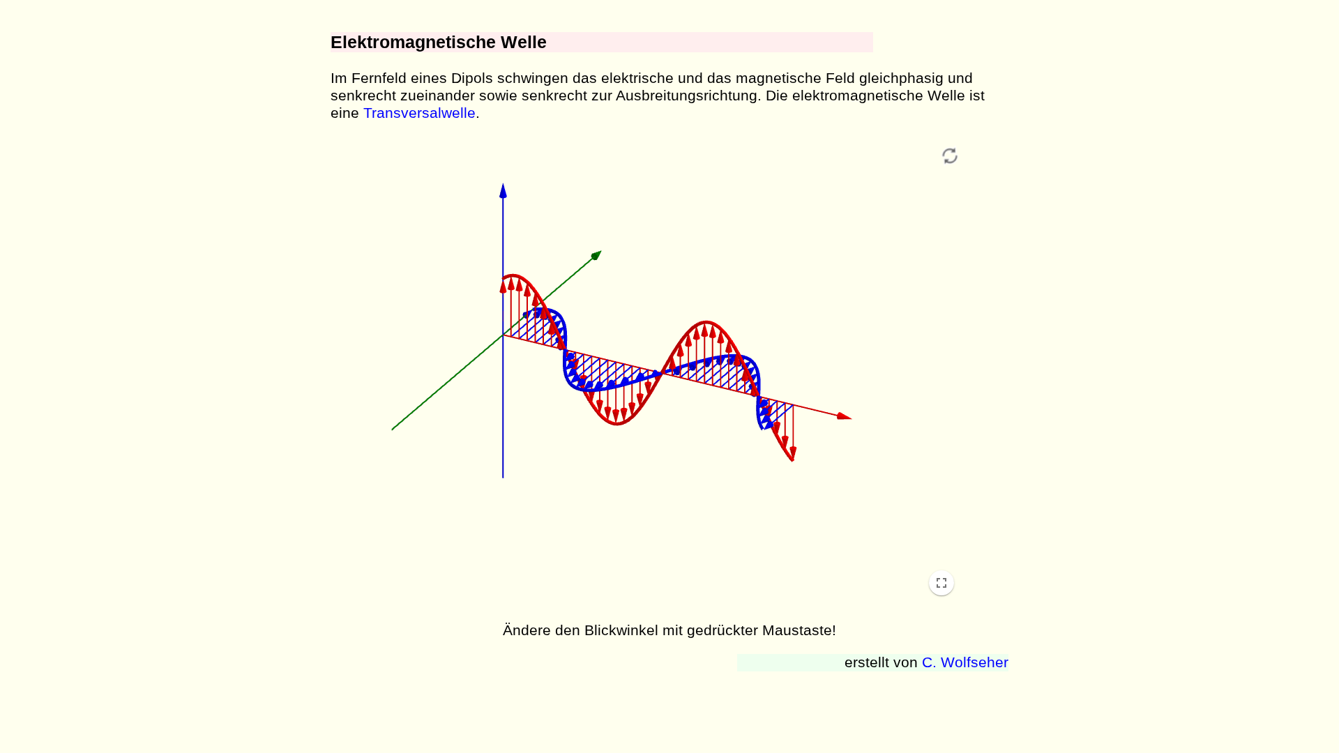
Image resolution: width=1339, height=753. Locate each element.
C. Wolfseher (965, 662)
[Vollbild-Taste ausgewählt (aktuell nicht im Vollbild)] (941, 582)
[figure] (648, 372)
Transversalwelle (419, 113)
